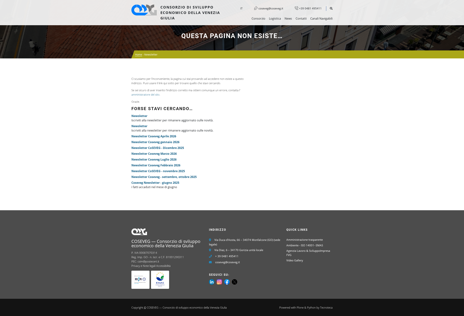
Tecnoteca (326, 307)
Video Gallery (294, 260)
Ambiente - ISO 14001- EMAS (304, 245)
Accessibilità (163, 266)
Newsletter (139, 116)
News (288, 18)
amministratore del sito (145, 94)
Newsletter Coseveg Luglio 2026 (154, 159)
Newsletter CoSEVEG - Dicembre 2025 (157, 148)
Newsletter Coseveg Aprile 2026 (153, 136)
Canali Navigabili (321, 18)
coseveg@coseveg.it (270, 8)
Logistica (275, 18)
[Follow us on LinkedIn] (211, 281)
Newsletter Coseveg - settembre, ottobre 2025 (164, 177)
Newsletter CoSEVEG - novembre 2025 (158, 171)
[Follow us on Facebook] (227, 281)
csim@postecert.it (148, 261)
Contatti (301, 18)
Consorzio (258, 18)
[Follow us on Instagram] (219, 281)
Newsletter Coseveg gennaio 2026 (155, 142)
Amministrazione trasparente (304, 239)
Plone (300, 307)
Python (311, 307)
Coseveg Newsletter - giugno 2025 (155, 183)
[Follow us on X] (234, 281)
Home (138, 54)
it (241, 8)
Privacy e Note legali (143, 266)
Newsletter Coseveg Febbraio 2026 (155, 165)
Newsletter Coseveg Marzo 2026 (154, 154)
